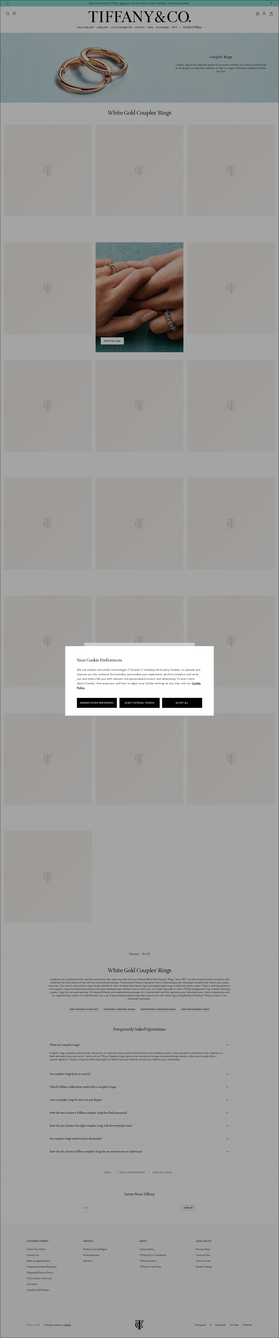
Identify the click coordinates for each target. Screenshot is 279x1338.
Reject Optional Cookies (139, 703)
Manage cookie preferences (97, 703)
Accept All (182, 703)
